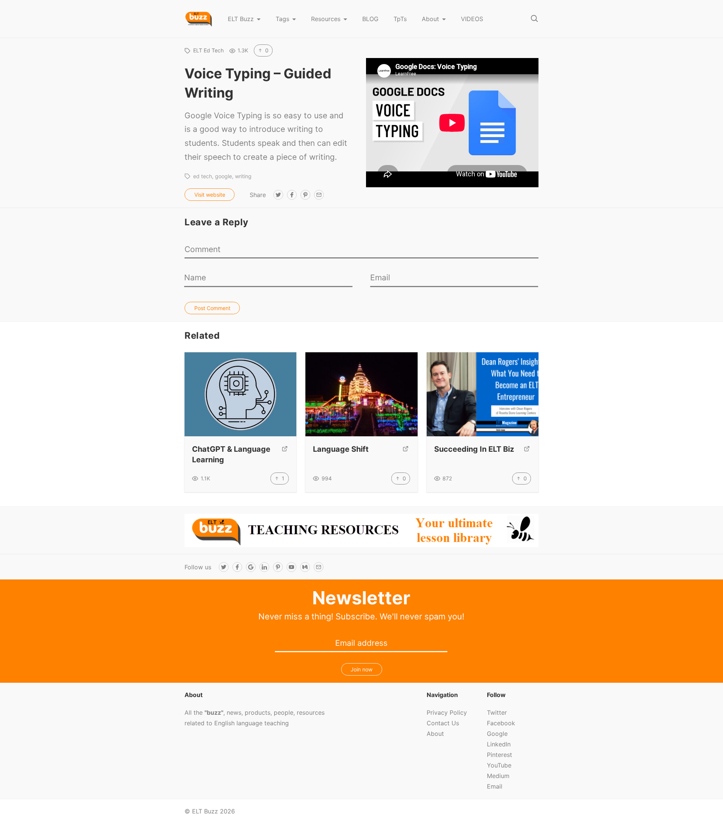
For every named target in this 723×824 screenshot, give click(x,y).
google (223, 176)
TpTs (400, 19)
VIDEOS (472, 19)
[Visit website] (285, 454)
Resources (325, 19)
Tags (282, 19)
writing (243, 176)
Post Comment (212, 308)
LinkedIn (499, 744)
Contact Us (443, 723)
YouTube (499, 765)
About (430, 19)
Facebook (501, 723)
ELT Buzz (241, 19)
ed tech (202, 176)
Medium (498, 776)
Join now (361, 669)
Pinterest (499, 754)
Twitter (497, 712)
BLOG (370, 19)
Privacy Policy (447, 712)
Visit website (209, 194)
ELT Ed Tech (208, 50)
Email (494, 786)
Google (497, 733)
